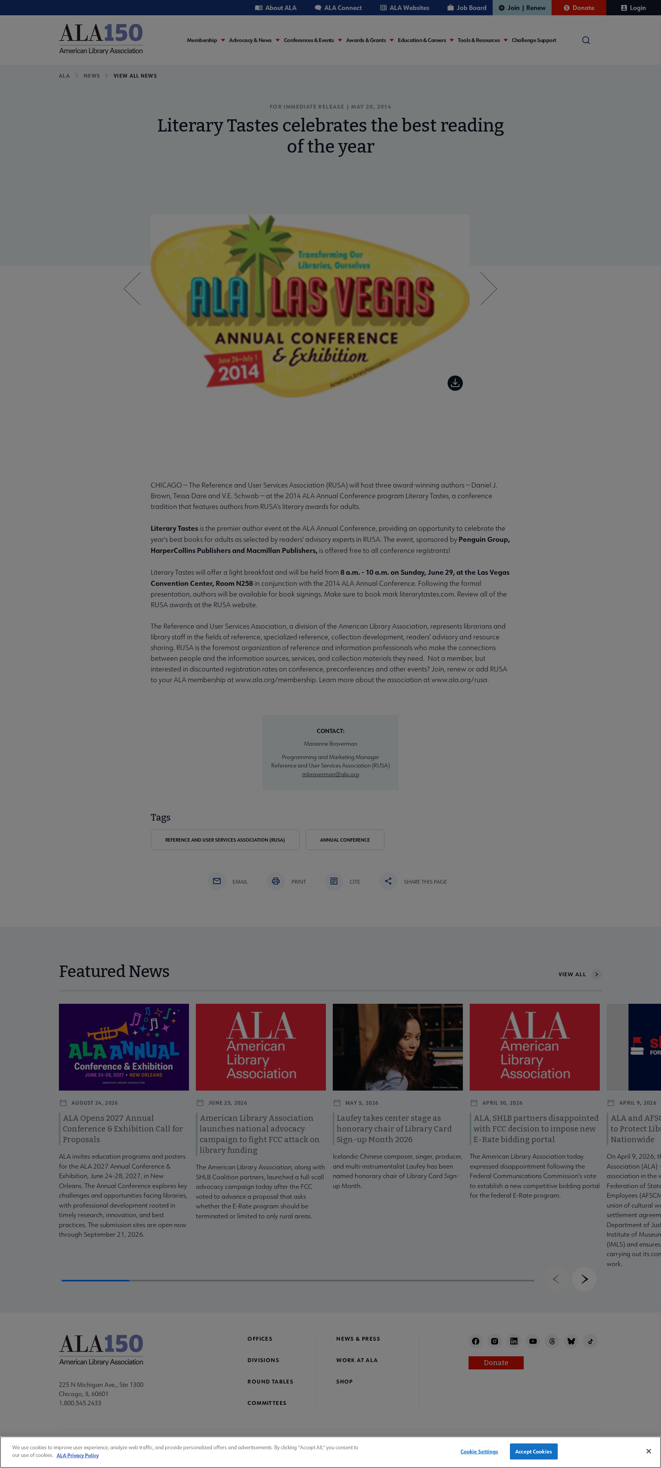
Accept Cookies (533, 1451)
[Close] (648, 1451)
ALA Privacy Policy (78, 1455)
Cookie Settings (479, 1451)
